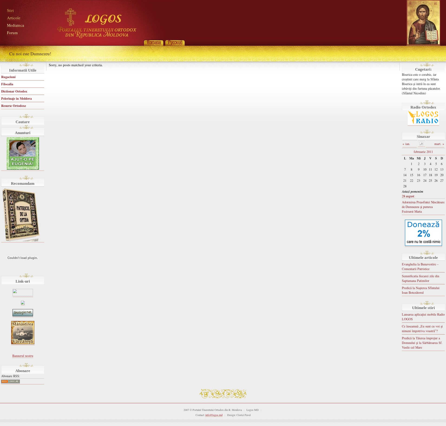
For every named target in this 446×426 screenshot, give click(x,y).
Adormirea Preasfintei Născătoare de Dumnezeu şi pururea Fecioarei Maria (423, 207)
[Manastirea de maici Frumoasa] (23, 303)
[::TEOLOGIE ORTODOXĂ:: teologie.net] (23, 315)
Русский (175, 42)
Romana (153, 42)
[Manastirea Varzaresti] (22, 343)
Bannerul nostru (22, 355)
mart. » (439, 144)
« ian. (406, 144)
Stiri (10, 10)
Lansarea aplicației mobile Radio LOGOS (423, 316)
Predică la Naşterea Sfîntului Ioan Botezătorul (420, 290)
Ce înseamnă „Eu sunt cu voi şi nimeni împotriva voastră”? (422, 328)
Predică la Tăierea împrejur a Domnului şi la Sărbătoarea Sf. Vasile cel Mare (422, 343)
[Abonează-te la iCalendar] (421, 144)
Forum (12, 32)
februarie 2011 (423, 151)
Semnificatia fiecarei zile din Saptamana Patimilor (420, 278)
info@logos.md (214, 415)
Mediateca (15, 25)
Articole (13, 17)
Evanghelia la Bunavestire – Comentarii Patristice (420, 266)
